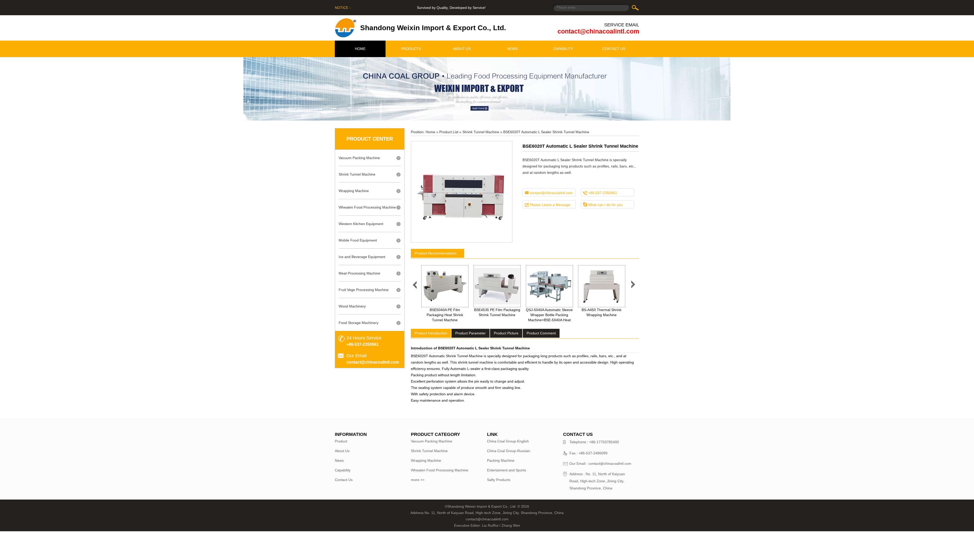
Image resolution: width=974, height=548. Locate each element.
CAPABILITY (563, 49)
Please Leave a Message (547, 205)
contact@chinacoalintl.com (598, 31)
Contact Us (344, 480)
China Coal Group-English (508, 441)
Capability (343, 470)
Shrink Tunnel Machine (480, 132)
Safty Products (498, 480)
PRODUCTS (411, 49)
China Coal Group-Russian (508, 451)
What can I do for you (603, 205)
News (339, 460)
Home (430, 132)
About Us (342, 451)
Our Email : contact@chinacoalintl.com (600, 463)
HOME (360, 49)
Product (341, 441)
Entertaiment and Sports (506, 470)
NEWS (512, 49)
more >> (417, 480)
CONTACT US (613, 49)
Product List (448, 132)
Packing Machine (500, 460)
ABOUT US (462, 49)
